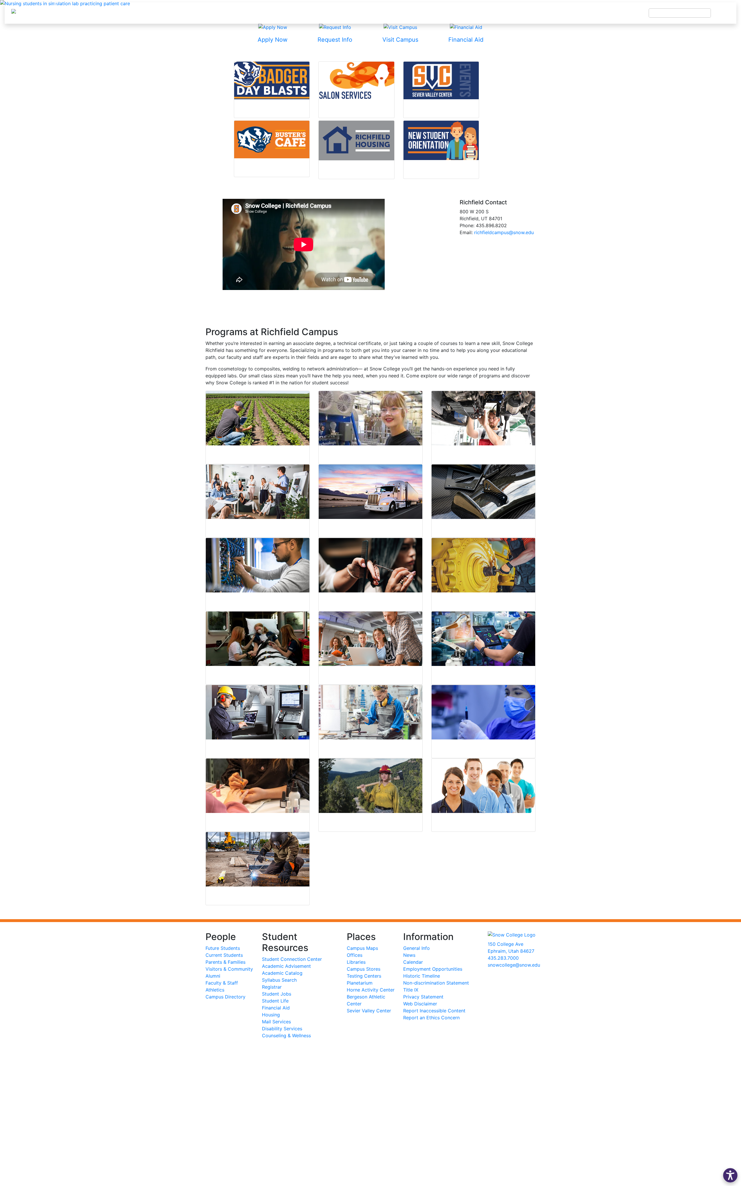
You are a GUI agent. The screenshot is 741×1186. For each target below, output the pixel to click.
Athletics (215, 990)
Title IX (410, 990)
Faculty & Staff (222, 983)
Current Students (224, 955)
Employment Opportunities (432, 969)
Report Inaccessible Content (434, 1011)
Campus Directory (225, 997)
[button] (730, 1175)
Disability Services (282, 1028)
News (409, 955)
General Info (416, 948)
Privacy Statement (423, 997)
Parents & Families (225, 962)
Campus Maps (362, 948)
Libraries (356, 962)
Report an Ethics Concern (431, 1017)
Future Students (223, 948)
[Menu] (724, 13)
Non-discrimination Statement (436, 983)
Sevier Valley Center (369, 1011)
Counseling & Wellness (286, 1035)
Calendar (413, 962)
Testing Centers (364, 976)
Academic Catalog (282, 973)
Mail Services (276, 1022)
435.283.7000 (503, 958)
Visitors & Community (229, 969)
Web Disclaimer (420, 1004)
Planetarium (360, 983)
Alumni (213, 976)
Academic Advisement (286, 966)
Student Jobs (276, 994)
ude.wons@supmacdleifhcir (504, 232)
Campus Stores (363, 969)
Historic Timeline (421, 976)
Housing (271, 1015)
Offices (354, 955)
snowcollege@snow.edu (514, 965)
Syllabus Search (279, 980)
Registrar (272, 987)
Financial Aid (276, 1008)
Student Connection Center (292, 959)
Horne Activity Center (371, 990)
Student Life (275, 1001)
